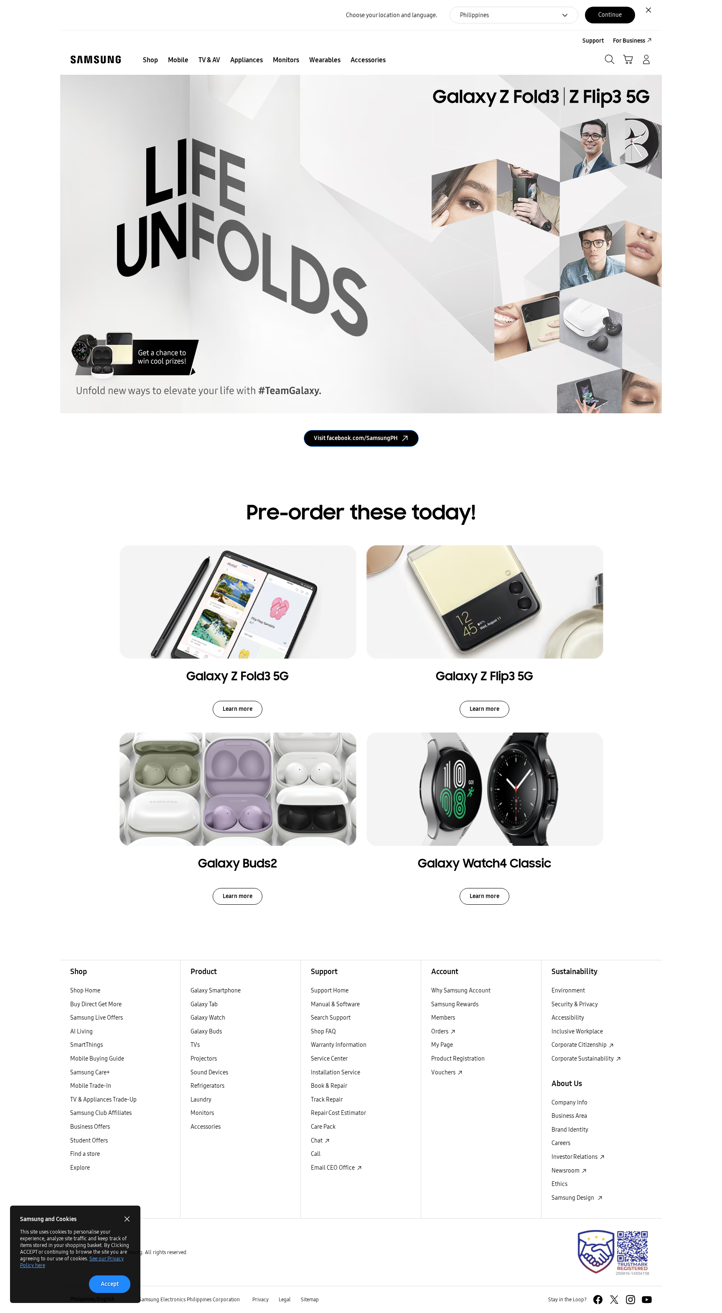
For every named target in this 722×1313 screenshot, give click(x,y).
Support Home (329, 990)
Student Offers (89, 1140)
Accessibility (568, 1017)
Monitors (202, 1113)
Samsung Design (574, 1197)
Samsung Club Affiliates (101, 1113)
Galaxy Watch (208, 1017)
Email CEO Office (333, 1167)
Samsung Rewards (454, 1004)
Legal (285, 1299)
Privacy (260, 1299)
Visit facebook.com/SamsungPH (356, 438)
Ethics (559, 1184)
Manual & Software (335, 1004)
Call (315, 1154)
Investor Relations (575, 1157)
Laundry (201, 1099)
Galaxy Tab (204, 1004)
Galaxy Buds (206, 1031)
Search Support (331, 1017)
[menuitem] (150, 60)
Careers (561, 1143)
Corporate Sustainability (583, 1058)
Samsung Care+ (90, 1072)
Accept (110, 1284)
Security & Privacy (575, 1004)
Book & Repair (329, 1085)
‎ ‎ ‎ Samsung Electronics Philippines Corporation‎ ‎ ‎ (188, 1299)
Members (443, 1017)
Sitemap (310, 1299)
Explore (80, 1167)
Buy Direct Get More (96, 1004)
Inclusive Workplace (577, 1031)
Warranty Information (338, 1045)
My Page (442, 1045)
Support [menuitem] (593, 40)
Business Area (569, 1116)
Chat (317, 1140)
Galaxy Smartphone (216, 990)
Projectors (204, 1058)
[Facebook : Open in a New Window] (598, 1300)
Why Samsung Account (461, 990)
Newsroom (566, 1170)
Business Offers (90, 1126)
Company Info (569, 1102)
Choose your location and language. (391, 15)
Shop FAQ (323, 1031)
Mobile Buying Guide (97, 1058)
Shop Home (85, 990)
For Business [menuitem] (629, 40)
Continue (610, 14)
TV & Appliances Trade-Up (103, 1099)
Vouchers (444, 1072)
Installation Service (335, 1072)
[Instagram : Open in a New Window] (630, 1300)
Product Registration (458, 1058)
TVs (195, 1045)
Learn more (237, 708)
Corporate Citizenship (580, 1045)
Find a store (85, 1154)
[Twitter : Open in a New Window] (614, 1300)
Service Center (329, 1058)
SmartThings (86, 1045)
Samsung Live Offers (96, 1017)
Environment (568, 990)
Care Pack (323, 1126)
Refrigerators (207, 1085)
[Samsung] (96, 60)
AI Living (81, 1031)
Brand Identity (570, 1129)
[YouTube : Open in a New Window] (647, 1300)
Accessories (206, 1126)
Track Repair (327, 1099)
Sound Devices (209, 1072)
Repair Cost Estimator (338, 1113)
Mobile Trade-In (90, 1085)
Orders (440, 1031)
